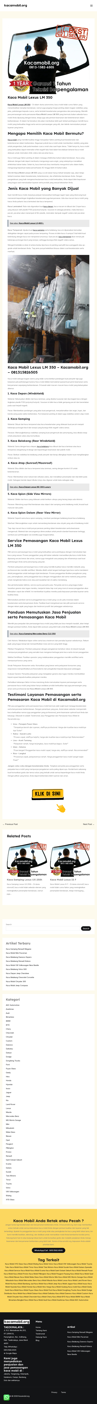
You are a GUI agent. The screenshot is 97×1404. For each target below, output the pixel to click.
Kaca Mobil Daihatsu (46, 1293)
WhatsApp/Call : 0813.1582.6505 (48, 1250)
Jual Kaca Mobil (36, 1284)
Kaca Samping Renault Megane (18, 949)
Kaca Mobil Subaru (76, 1267)
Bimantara (10, 1017)
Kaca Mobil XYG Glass (14, 1264)
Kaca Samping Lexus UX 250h (24, 879)
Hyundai (9, 1084)
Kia (7, 1100)
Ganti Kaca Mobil (12, 1290)
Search (9, 924)
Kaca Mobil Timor (26, 1267)
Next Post (88, 824)
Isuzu (8, 1088)
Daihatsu (9, 1049)
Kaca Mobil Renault (79, 1270)
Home (38, 1327)
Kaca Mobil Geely (84, 1287)
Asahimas (10, 1009)
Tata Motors (11, 1176)
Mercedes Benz (12, 1116)
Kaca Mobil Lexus (60, 1280)
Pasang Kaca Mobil (71, 1274)
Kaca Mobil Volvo (46, 1264)
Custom (9, 1041)
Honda (8, 1080)
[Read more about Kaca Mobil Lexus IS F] (70, 859)
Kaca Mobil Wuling (31, 1264)
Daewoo (9, 1045)
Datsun (9, 1053)
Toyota (9, 1184)
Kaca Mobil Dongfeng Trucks (65, 1290)
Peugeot (9, 1144)
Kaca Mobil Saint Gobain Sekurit (58, 1270)
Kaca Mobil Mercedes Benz (25, 1280)
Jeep (8, 1096)
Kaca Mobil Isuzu (80, 1284)
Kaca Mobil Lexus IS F (63, 879)
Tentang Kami (41, 1330)
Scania (8, 1164)
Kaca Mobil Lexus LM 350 (19, 104)
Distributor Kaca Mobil (13, 1293)
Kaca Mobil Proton (20, 1274)
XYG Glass (10, 1199)
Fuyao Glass (11, 1068)
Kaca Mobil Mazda (45, 1280)
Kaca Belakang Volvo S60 (16, 969)
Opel (8, 1140)
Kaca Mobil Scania (37, 1270)
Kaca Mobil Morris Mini (48, 1277)
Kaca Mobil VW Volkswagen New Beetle (22, 965)
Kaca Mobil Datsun (30, 1293)
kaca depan (48, 206)
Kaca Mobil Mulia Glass (29, 1277)
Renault (9, 1156)
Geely (8, 1072)
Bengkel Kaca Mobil (25, 1300)
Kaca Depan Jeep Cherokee (17, 973)
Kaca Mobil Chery (44, 1297)
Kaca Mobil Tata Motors (44, 1267)
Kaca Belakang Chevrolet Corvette (20, 977)
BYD (8, 1025)
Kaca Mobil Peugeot (55, 1274)
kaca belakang (43, 446)
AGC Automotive (12, 1005)
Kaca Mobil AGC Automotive (76, 1300)
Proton (8, 1152)
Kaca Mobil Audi (40, 1300)
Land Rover (10, 1104)
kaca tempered (65, 237)
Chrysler (9, 1037)
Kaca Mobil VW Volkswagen (65, 1264)
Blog (37, 1340)
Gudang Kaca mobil (69, 1287)
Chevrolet (10, 1033)
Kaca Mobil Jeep (50, 1284)
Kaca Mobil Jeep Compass (17, 985)
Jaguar (8, 1092)
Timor (8, 1180)
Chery (8, 1029)
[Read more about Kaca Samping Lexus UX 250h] (27, 859)
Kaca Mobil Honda (24, 1287)
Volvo (8, 1188)
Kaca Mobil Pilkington (37, 1274)
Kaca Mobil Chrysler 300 (16, 981)
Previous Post (10, 824)
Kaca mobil (12, 140)
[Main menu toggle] (91, 5)
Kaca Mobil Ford (45, 1290)
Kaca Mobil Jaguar (65, 1284)
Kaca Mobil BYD (59, 1297)
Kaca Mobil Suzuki (61, 1267)
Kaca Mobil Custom (80, 1293)
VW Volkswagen (12, 1191)
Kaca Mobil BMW (73, 1297)
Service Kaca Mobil (22, 1270)
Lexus (8, 1108)
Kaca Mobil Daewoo (63, 1293)
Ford (8, 1064)
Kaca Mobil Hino (39, 1287)
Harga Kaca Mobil (53, 1287)
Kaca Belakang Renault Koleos (18, 961)
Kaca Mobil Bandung (21, 1284)
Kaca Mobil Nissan (12, 1277)
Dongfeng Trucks (13, 1061)
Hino (8, 1076)
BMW (8, 1021)
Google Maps (11, 1353)
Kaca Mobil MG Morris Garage (70, 1277)
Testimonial (40, 1334)
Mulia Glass (10, 1132)
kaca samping (38, 230)
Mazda (8, 1112)
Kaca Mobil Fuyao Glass (29, 1290)
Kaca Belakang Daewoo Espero (19, 957)
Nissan (8, 1136)
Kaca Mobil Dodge (84, 1290)
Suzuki (8, 1172)
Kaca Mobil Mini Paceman (16, 953)
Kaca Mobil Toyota (84, 1264)
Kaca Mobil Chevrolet (28, 1297)
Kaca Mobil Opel (86, 1274)
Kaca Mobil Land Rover (77, 1280)
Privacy (54, 1392)
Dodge (8, 1057)
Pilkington (10, 1148)
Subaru (8, 1168)
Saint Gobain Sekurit (14, 1160)
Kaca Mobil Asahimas (56, 1300)
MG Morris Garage (13, 1120)
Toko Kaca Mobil (12, 1267)
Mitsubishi (10, 1128)
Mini (7, 1124)
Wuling (8, 1195)
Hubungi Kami (41, 1337)
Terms (63, 1392)
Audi (7, 1013)
